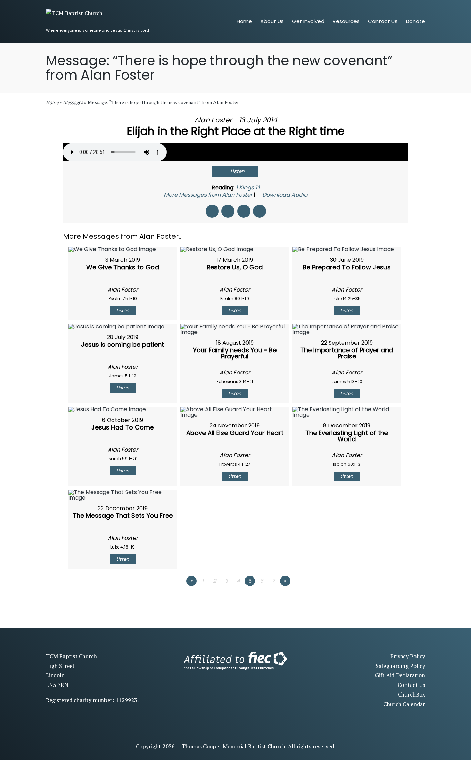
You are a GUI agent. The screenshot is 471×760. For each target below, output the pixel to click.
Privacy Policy (407, 656)
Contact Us (411, 685)
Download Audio (284, 195)
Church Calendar (404, 704)
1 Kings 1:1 (248, 187)
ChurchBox (411, 694)
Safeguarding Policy (400, 666)
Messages (73, 102)
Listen (237, 171)
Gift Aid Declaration (400, 675)
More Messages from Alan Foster (208, 195)
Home (52, 102)
